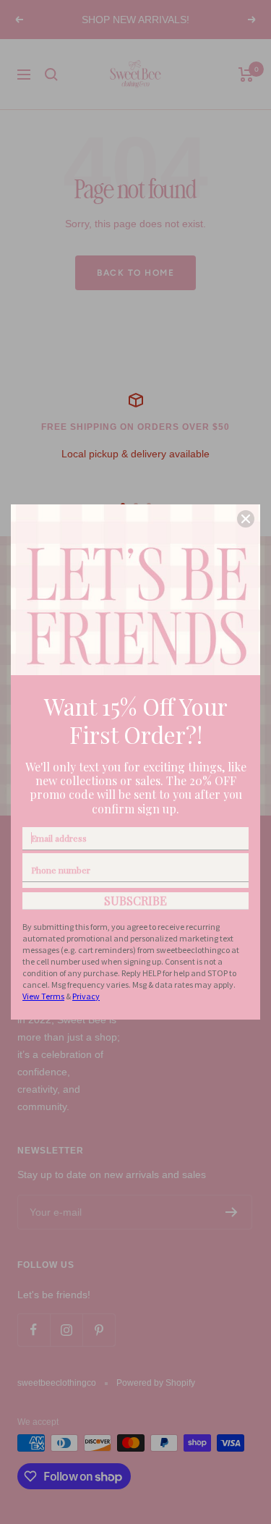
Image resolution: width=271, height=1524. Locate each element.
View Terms (43, 996)
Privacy (86, 996)
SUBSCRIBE (135, 900)
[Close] (245, 519)
